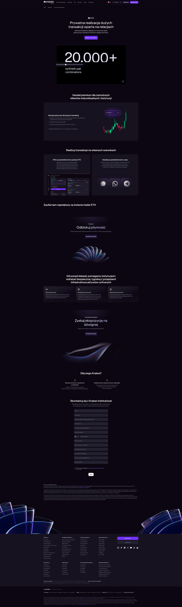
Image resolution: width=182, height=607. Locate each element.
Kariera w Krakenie (66, 541)
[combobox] (90, 428)
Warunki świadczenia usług (93, 468)
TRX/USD (101, 552)
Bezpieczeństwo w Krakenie (68, 539)
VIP (68, 592)
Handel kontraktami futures (50, 545)
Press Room (64, 547)
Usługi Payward (83, 592)
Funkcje (46, 537)
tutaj (81, 598)
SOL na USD (101, 547)
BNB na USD (101, 545)
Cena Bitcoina (83, 539)
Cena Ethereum (84, 541)
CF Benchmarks (94, 592)
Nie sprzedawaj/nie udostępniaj (80, 581)
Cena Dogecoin (83, 543)
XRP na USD (101, 543)
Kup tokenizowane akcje (86, 562)
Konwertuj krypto (103, 537)
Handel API (46, 551)
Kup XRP (46, 570)
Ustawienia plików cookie (68, 581)
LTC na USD (101, 554)
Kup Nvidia (64, 564)
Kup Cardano (47, 572)
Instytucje (46, 549)
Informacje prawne (70, 582)
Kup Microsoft (65, 574)
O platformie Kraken (67, 537)
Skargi (63, 556)
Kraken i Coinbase (103, 576)
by (47, 589)
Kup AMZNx (83, 572)
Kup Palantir (65, 572)
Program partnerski (66, 549)
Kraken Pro (55, 592)
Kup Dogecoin (47, 568)
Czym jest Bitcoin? (103, 568)
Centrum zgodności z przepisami (94, 581)
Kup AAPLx (82, 568)
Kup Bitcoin (46, 564)
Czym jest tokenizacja (104, 570)
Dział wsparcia (65, 554)
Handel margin (47, 543)
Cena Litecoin (83, 551)
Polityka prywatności (57, 581)
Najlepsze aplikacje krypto (105, 572)
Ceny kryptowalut (85, 537)
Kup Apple (64, 568)
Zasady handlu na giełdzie (60, 582)
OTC (114, 592)
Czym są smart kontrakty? (105, 566)
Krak (109, 592)
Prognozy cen (83, 554)
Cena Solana (83, 549)
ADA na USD (101, 551)
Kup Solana (46, 574)
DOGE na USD (102, 549)
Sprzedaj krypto (47, 541)
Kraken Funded (47, 558)
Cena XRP (82, 545)
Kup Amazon (65, 570)
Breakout (65, 592)
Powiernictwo (119, 592)
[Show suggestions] (106, 428)
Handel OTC (46, 547)
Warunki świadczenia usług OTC (82, 487)
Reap (99, 592)
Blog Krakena (65, 543)
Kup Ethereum (47, 566)
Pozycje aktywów (66, 551)
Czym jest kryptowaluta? (104, 564)
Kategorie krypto (84, 552)
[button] (61, 2)
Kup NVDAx (83, 564)
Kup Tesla (64, 566)
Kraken (50, 592)
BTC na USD (101, 539)
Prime (112, 592)
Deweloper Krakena (66, 545)
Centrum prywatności (48, 581)
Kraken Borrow (47, 556)
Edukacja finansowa (104, 562)
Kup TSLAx (82, 566)
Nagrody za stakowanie (49, 552)
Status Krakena (65, 552)
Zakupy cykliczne (48, 554)
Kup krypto (46, 539)
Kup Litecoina (47, 576)
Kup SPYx (82, 570)
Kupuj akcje (65, 562)
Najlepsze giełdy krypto (104, 574)
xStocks (88, 592)
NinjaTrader (60, 592)
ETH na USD (101, 541)
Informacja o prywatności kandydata (82, 582)
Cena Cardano (83, 547)
